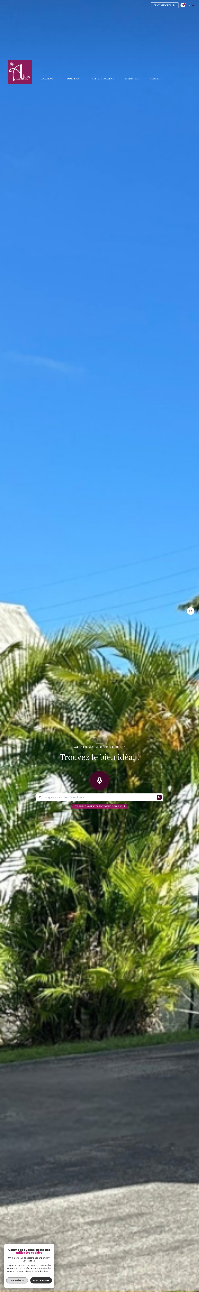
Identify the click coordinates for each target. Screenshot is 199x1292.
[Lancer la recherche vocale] (99, 779)
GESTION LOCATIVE (103, 79)
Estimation (132, 79)
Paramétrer (17, 1280)
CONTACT (155, 79)
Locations (47, 79)
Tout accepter (41, 1280)
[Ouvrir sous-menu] (30, 78)
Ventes (23, 79)
